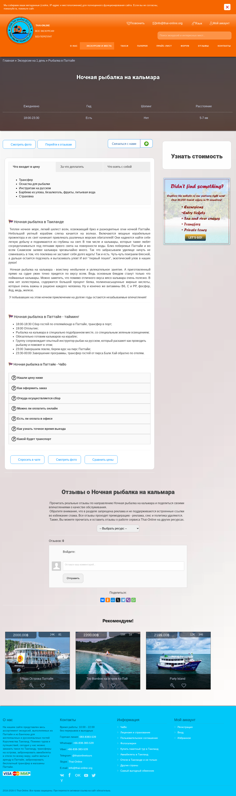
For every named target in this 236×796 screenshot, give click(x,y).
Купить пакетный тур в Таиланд (139, 748)
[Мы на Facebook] (69, 775)
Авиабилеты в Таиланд (134, 754)
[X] (118, 600)
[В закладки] (43, 685)
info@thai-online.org (80, 767)
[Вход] (65, 557)
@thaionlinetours (82, 755)
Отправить (73, 578)
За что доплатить (72, 166)
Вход (180, 732)
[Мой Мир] (113, 600)
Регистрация (185, 727)
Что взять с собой (119, 166)
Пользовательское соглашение (139, 737)
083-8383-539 (87, 736)
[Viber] (128, 600)
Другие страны (129, 765)
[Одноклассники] (107, 600)
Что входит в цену (26, 166)
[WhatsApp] (133, 600)
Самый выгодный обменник (137, 770)
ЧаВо (123, 727)
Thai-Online (75, 761)
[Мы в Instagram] (101, 775)
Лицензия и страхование (135, 732)
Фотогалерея (128, 743)
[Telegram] (123, 600)
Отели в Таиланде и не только (138, 759)
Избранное (184, 737)
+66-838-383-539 (83, 742)
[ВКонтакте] (102, 600)
